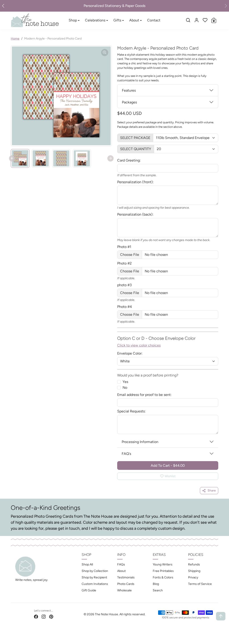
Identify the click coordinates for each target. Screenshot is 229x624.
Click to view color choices (139, 345)
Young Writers (162, 564)
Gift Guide (89, 590)
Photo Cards (125, 584)
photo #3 (124, 285)
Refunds (194, 564)
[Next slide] (110, 158)
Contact (153, 20)
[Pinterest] (51, 616)
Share (212, 490)
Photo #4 (124, 307)
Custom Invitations (95, 584)
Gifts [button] (117, 20)
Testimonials (126, 577)
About (121, 571)
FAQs (121, 564)
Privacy (193, 577)
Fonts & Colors (163, 577)
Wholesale (124, 590)
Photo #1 (124, 247)
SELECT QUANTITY (135, 149)
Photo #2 (124, 263)
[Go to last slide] (12, 158)
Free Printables (163, 571)
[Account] (196, 20)
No (125, 387)
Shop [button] (73, 20)
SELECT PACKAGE (135, 138)
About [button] (134, 20)
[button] (188, 20)
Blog (156, 584)
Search (158, 590)
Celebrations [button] (95, 20)
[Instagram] (43, 616)
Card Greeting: (129, 160)
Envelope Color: (129, 353)
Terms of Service (200, 584)
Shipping (194, 571)
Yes (125, 382)
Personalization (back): (135, 214)
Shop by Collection (95, 571)
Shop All (87, 564)
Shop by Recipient (94, 577)
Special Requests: (131, 411)
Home (15, 38)
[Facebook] (36, 616)
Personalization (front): (135, 182)
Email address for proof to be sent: (144, 395)
